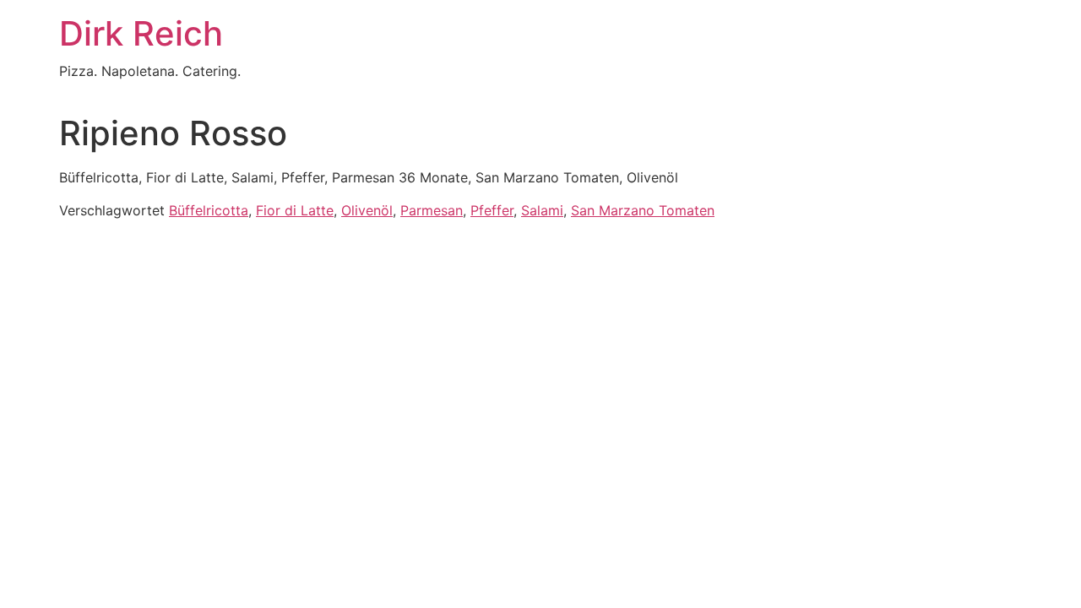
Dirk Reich (141, 33)
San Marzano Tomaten (642, 210)
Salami (542, 210)
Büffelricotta (208, 210)
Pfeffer (491, 210)
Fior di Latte (295, 210)
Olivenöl (367, 210)
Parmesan (431, 210)
